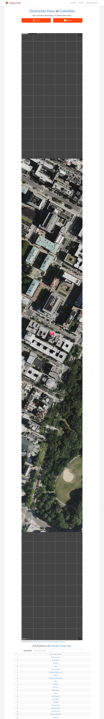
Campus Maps (15, 3)
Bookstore (55, 675)
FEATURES (73, 3)
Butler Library (55, 690)
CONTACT (81, 3)
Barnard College (55, 669)
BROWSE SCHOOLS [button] (92, 3)
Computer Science (55, 708)
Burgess (56, 684)
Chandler (55, 702)
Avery (55, 666)
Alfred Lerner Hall (55, 657)
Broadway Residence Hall (55, 678)
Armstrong (55, 663)
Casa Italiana (55, 699)
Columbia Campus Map (61, 645)
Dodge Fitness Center (55, 714)
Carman (56, 693)
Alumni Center (55, 660)
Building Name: (28, 650)
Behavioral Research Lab (55, 672)
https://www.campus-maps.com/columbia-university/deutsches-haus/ (47, 641)
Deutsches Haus (42, 11)
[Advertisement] (52, 28)
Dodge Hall (55, 717)
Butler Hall (55, 687)
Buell (55, 681)
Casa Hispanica (56, 696)
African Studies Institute (56, 654)
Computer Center (55, 705)
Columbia (67, 11)
